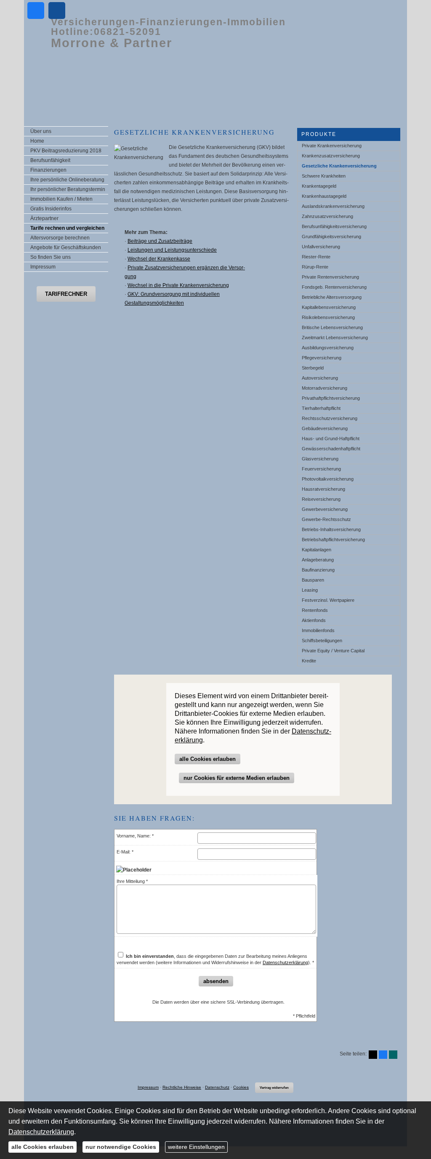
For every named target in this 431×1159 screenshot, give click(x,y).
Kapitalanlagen (316, 549)
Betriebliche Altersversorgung (332, 297)
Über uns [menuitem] (40, 131)
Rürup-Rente (315, 266)
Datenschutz (217, 1087)
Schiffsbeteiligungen (322, 640)
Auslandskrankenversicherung (333, 206)
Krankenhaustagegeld (324, 196)
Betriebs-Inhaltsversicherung (331, 529)
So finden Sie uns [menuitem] (50, 257)
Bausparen (313, 579)
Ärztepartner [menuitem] (44, 218)
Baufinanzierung (318, 569)
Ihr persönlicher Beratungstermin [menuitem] (67, 189)
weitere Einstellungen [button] (196, 1146)
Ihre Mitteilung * (132, 881)
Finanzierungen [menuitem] (48, 170)
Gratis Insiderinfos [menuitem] (51, 209)
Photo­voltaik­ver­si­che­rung (328, 478)
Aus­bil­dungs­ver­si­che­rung (328, 347)
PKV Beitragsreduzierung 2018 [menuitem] (65, 151)
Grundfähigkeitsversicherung (331, 236)
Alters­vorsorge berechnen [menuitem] (60, 238)
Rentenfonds (315, 610)
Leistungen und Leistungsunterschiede (172, 250)
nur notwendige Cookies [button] (120, 1146)
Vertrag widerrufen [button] (274, 1088)
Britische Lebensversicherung (332, 327)
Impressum (148, 1087)
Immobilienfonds (318, 630)
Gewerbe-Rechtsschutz (326, 519)
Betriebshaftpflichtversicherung (333, 539)
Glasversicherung (320, 458)
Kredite (309, 660)
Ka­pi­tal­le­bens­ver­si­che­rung (329, 307)
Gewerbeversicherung (325, 509)
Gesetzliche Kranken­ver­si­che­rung (339, 165)
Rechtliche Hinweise (181, 1087)
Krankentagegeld (319, 186)
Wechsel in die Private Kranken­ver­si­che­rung (178, 285)
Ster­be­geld (313, 367)
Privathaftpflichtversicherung (331, 398)
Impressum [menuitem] (43, 267)
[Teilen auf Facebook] (383, 1054)
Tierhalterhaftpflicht (321, 408)
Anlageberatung (318, 559)
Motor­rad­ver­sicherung (324, 388)
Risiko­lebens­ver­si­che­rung (328, 317)
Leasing (310, 590)
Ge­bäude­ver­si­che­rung (325, 428)
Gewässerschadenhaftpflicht (331, 448)
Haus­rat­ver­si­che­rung (323, 489)
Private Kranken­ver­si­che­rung (332, 145)
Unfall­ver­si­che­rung (321, 246)
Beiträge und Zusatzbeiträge (160, 241)
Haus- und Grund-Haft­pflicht (330, 438)
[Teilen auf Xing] (393, 1054)
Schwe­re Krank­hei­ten (324, 175)
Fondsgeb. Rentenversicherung (334, 287)
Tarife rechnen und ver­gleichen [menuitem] (67, 228)
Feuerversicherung (321, 468)
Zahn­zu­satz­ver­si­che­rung (327, 216)
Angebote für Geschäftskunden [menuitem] (65, 247)
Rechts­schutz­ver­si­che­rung (329, 418)
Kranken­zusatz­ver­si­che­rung (331, 155)
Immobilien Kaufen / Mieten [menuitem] (61, 199)
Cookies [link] (241, 1087)
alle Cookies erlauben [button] (207, 759)
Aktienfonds (314, 620)
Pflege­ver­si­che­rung (321, 357)
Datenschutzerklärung (285, 962)
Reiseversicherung (321, 499)
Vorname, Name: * (135, 835)
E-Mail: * (125, 851)
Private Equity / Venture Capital (333, 650)
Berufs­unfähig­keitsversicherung (334, 226)
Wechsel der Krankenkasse (159, 259)
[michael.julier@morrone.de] (56, 10)
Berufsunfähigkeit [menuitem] (50, 160)
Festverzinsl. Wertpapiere (328, 600)
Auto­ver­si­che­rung (320, 377)
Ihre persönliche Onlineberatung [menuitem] (67, 180)
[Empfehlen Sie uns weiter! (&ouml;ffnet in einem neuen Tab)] (35, 10)
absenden (216, 981)
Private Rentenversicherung (330, 276)
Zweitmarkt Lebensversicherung (335, 337)
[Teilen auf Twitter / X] (373, 1054)
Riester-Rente (316, 256)
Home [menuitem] (37, 141)
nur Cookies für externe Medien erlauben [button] (237, 778)
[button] (66, 294)
